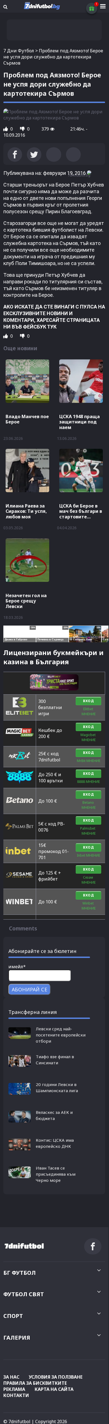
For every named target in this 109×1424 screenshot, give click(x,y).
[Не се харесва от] (23, 129)
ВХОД (88, 700)
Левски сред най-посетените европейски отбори (61, 1035)
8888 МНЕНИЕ (88, 781)
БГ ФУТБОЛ (19, 1272)
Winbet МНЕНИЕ (89, 906)
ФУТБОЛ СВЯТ (23, 1294)
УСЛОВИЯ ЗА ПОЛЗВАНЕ (55, 1377)
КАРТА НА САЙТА (54, 1389)
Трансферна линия (32, 1012)
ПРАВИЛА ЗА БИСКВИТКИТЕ (35, 1383)
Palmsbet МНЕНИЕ (88, 831)
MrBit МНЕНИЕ (88, 760)
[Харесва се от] (6, 129)
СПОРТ (13, 1316)
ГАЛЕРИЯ (16, 1337)
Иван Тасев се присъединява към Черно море (55, 1174)
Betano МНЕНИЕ (89, 805)
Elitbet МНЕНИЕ (89, 711)
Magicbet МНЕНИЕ (88, 737)
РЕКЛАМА (14, 1389)
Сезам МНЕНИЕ (89, 880)
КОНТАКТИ (16, 1395)
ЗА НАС (11, 1377)
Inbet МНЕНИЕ (88, 855)
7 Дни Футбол (18, 51)
